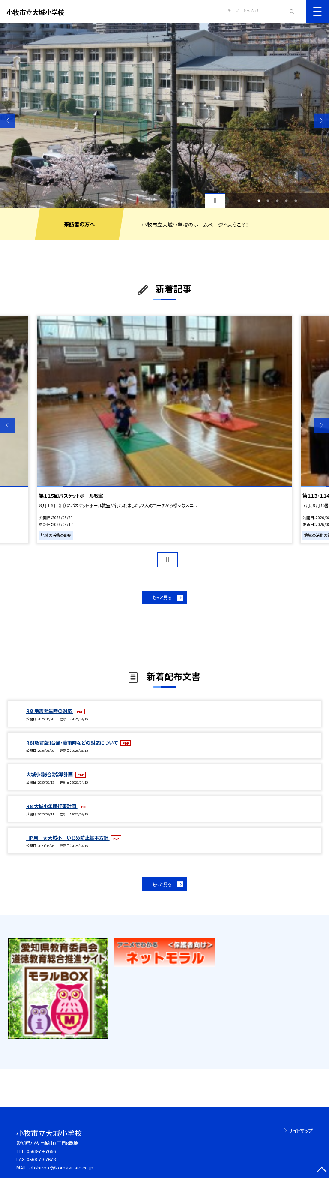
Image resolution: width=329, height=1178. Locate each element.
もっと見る (161, 597)
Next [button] (321, 120)
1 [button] (258, 201)
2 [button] (268, 201)
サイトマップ (300, 1130)
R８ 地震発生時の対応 (49, 710)
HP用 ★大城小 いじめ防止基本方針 (68, 837)
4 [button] (286, 201)
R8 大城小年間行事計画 (52, 805)
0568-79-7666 (41, 1151)
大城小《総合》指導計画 (50, 774)
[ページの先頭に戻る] (321, 1170)
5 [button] (295, 201)
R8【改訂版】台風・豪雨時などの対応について (72, 742)
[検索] (288, 12)
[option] (164, 115)
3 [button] (277, 201)
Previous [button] (7, 120)
